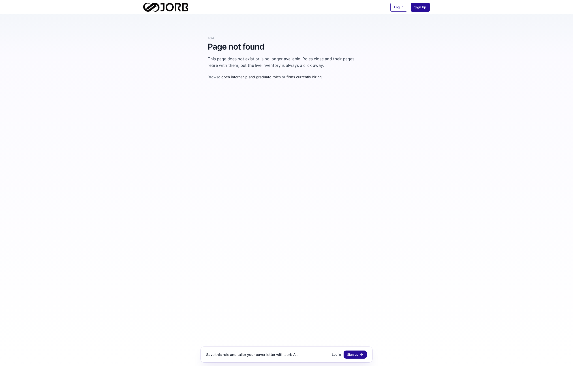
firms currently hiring (304, 77)
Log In (398, 7)
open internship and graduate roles (251, 77)
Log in (336, 354)
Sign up (352, 354)
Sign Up (420, 7)
